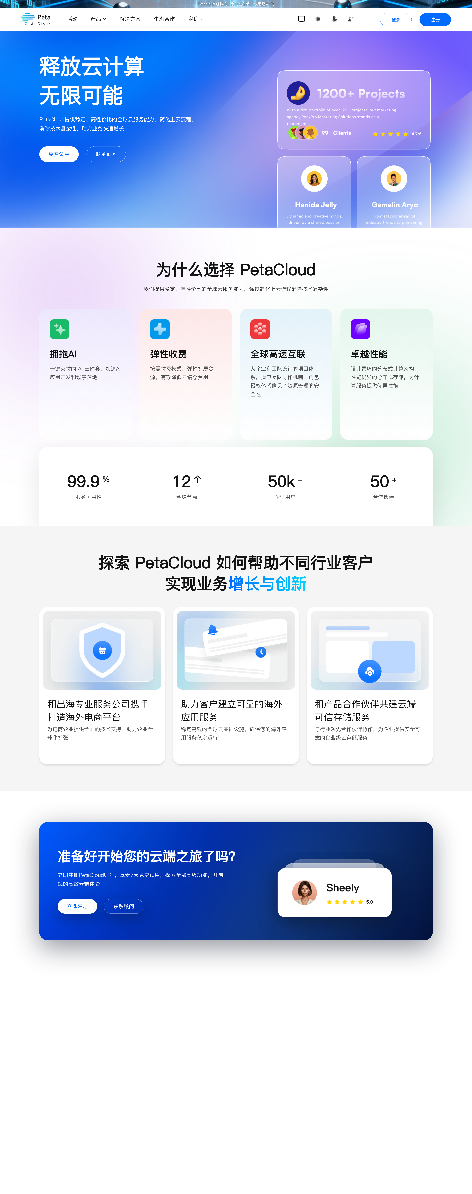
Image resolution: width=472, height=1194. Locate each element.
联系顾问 (106, 154)
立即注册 (77, 906)
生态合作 (164, 19)
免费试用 (59, 154)
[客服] (350, 19)
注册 (435, 19)
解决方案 (130, 19)
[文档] (334, 19)
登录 (395, 19)
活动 (72, 19)
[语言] (318, 19)
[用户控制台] (301, 19)
